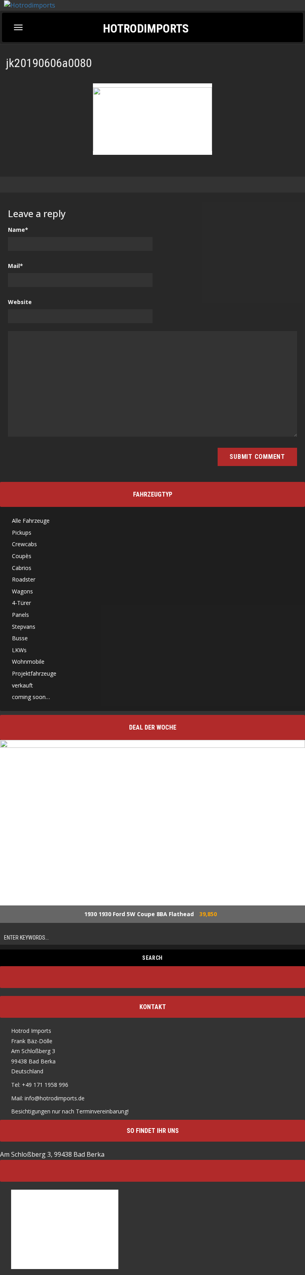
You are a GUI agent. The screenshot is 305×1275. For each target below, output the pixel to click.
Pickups (21, 532)
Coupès (21, 556)
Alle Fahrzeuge (31, 520)
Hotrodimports (146, 28)
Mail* (15, 266)
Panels (20, 614)
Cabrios (21, 568)
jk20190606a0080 (49, 63)
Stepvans (23, 626)
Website (20, 302)
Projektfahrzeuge (34, 673)
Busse (20, 638)
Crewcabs (24, 544)
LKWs (19, 650)
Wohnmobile (28, 661)
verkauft (22, 685)
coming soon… (31, 697)
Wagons (22, 591)
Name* (18, 229)
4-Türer (21, 603)
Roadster (23, 579)
